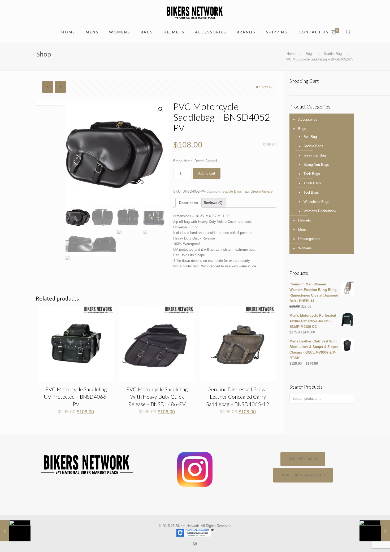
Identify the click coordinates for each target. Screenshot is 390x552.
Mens (302, 230)
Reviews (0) (213, 203)
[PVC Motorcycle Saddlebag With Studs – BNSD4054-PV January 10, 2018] (374, 530)
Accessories (307, 119)
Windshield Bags (316, 202)
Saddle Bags (334, 54)
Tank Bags (312, 174)
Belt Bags (311, 137)
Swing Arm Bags (316, 165)
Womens (305, 248)
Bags (310, 54)
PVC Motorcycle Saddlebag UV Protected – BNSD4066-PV (76, 396)
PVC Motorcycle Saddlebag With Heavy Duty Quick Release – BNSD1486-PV (157, 396)
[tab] (188, 203)
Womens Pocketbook (320, 211)
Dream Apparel (262, 191)
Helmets (304, 220)
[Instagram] (195, 543)
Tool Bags (311, 192)
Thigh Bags (312, 183)
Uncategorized (309, 239)
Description (188, 203)
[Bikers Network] (195, 12)
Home (291, 54)
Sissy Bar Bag (315, 155)
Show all (265, 87)
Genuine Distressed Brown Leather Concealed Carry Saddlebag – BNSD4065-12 (237, 396)
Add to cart (206, 173)
